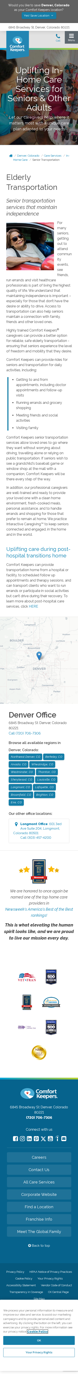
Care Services (52, 155)
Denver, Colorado (28, 155)
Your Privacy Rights (50, 1278)
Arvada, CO (18, 764)
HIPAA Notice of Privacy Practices (50, 1271)
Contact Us (39, 1169)
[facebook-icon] (15, 1138)
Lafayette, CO (44, 787)
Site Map (39, 1298)
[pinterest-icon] (36, 1138)
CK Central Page (58, 1292)
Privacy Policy (15, 1271)
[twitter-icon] (43, 1139)
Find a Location (39, 1207)
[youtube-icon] (50, 1138)
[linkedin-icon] (29, 1138)
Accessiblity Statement (21, 1285)
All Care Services (39, 1182)
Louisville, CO (46, 779)
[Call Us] (58, 39)
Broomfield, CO (21, 794)
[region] (39, 1335)
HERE (33, 606)
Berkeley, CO (53, 756)
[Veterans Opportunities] (27, 982)
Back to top (40, 1246)
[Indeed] (57, 1139)
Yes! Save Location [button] (37, 15)
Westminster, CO (22, 772)
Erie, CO (16, 802)
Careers (39, 1157)
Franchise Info (39, 1219)
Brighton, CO (44, 794)
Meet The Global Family (39, 1231)
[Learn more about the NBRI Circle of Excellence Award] (39, 1059)
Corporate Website (39, 1194)
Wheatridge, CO (42, 764)
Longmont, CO (20, 787)
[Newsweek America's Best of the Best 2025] (26, 1009)
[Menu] (71, 38)
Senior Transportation (46, 159)
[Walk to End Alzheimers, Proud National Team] (27, 1028)
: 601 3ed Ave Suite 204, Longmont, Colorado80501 (37, 831)
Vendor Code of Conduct (56, 1285)
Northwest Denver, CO (25, 756)
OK (39, 1340)
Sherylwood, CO (21, 779)
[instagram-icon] (22, 1138)
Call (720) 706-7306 (25, 733)
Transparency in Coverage (26, 1292)
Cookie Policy (23, 1278)
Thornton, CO (47, 772)
